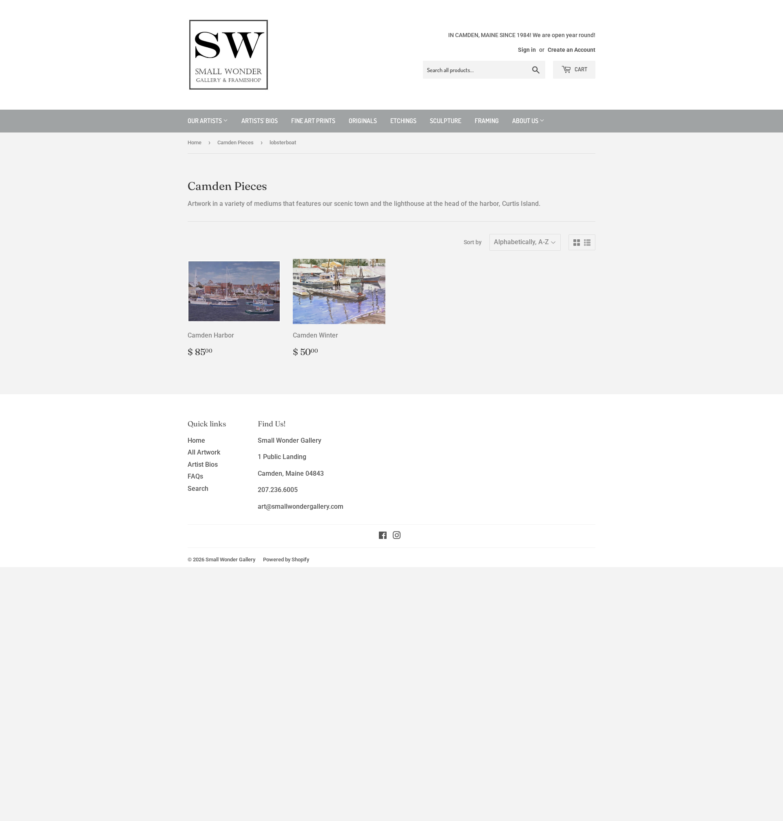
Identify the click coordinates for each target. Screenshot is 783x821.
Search (198, 488)
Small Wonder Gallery (230, 559)
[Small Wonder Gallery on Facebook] (382, 536)
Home (194, 142)
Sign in (527, 49)
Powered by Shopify (286, 559)
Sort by (473, 242)
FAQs (195, 476)
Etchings (403, 121)
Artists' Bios (259, 121)
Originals (363, 121)
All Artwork (204, 452)
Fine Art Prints (313, 121)
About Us (526, 121)
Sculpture (445, 121)
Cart (580, 69)
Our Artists (205, 121)
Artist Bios (203, 464)
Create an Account (571, 49)
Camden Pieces (235, 142)
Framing (487, 121)
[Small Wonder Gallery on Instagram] (397, 536)
